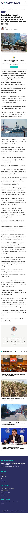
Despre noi (3, 476)
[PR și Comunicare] (11, 3)
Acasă (2, 9)
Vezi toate (23, 351)
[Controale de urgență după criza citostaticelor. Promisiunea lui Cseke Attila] (14, 436)
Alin (6, 28)
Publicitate (3, 481)
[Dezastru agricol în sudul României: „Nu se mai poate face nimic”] (14, 388)
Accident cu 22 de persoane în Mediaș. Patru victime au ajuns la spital (13, 423)
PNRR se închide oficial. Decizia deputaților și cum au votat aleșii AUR (13, 374)
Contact (3, 495)
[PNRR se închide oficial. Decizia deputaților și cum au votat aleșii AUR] (14, 363)
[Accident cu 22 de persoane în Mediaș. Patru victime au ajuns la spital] (14, 412)
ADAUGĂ (14, 67)
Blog (2, 478)
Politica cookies (4, 490)
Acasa (2, 474)
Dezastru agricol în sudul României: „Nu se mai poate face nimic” (13, 399)
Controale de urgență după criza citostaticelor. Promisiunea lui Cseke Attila (13, 447)
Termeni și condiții (5, 492)
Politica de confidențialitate (7, 488)
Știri (6, 9)
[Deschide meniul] (25, 3)
